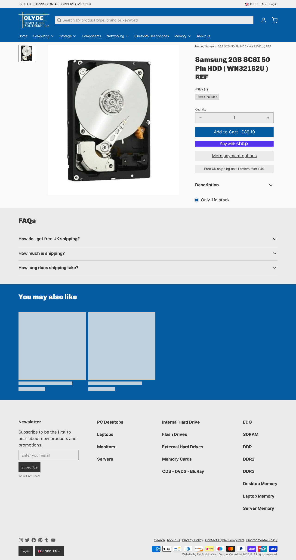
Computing (41, 36)
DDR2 (248, 459)
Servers (105, 459)
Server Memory (258, 508)
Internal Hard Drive (181, 422)
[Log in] (261, 20)
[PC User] (33, 20)
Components (91, 36)
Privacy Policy (192, 540)
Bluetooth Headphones (151, 36)
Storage (66, 36)
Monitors (106, 446)
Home (22, 36)
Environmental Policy (262, 540)
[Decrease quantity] (200, 118)
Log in (274, 4)
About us (203, 36)
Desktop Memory (260, 483)
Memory (180, 36)
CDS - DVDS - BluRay (183, 471)
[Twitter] (27, 540)
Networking (115, 36)
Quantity (200, 109)
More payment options (234, 155)
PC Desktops (110, 422)
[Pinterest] (40, 540)
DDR (247, 446)
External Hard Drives (182, 446)
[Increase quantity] (268, 118)
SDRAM (250, 434)
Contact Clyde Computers (224, 540)
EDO (247, 422)
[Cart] (273, 20)
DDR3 (249, 471)
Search (159, 540)
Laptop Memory (258, 496)
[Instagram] (20, 540)
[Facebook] (33, 540)
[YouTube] (53, 540)
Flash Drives (174, 434)
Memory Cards (177, 459)
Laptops (105, 434)
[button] (234, 132)
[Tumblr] (46, 540)
